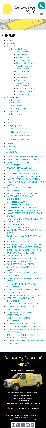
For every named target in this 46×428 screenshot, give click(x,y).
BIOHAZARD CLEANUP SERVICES (20, 261)
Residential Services (20, 49)
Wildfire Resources (19, 128)
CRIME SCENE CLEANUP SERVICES (21, 264)
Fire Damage (21, 54)
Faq (8, 117)
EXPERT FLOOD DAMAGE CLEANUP (22, 170)
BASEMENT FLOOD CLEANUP (19, 168)
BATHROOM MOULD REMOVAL (20, 253)
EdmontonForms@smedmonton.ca (25, 403)
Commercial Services (20, 71)
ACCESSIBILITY (31, 371)
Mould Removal (23, 60)
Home (9, 40)
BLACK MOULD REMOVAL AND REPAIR (23, 250)
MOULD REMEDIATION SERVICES (21, 255)
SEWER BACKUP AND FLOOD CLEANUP (23, 176)
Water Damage (22, 51)
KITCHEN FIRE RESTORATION (19, 204)
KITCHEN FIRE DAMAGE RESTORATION (23, 207)
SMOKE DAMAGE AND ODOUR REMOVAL (24, 210)
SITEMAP (13, 371)
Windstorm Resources (21, 135)
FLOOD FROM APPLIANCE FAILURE (21, 173)
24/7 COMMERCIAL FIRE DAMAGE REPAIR (24, 326)
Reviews (10, 143)
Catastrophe (21, 80)
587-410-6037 (24, 401)
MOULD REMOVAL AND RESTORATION (23, 244)
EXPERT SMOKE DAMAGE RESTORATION (24, 219)
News (8, 119)
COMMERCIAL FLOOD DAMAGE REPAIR (23, 295)
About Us (10, 43)
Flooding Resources (20, 132)
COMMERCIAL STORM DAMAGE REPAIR (23, 303)
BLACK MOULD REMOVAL (17, 241)
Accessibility (11, 152)
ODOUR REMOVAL (14, 221)
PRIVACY (21, 371)
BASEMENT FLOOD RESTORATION (21, 193)
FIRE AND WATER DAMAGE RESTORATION (25, 156)
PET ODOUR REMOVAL (16, 224)
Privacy (9, 149)
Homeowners (17, 105)
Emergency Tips (13, 125)
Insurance (15, 100)
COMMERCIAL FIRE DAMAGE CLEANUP (23, 323)
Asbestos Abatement (25, 66)
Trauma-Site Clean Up (26, 63)
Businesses (16, 102)
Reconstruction (22, 57)
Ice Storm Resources (20, 139)
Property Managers (20, 108)
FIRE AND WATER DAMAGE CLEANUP (22, 159)
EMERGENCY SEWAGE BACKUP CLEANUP (24, 179)
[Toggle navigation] (41, 13)
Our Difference (13, 111)
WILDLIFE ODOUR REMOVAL (19, 227)
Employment (12, 146)
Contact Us (11, 122)
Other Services (22, 68)
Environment (17, 114)
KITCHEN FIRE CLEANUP (17, 202)
